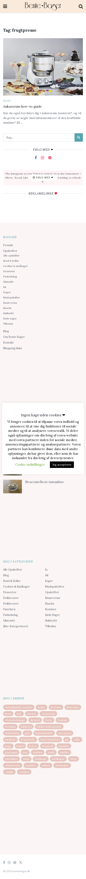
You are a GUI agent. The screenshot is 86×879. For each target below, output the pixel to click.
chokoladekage (15, 720)
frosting (10, 726)
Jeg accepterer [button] (61, 464)
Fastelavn (9, 609)
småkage (41, 758)
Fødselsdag (10, 276)
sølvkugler (62, 765)
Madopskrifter (11, 297)
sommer (31, 765)
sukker (46, 765)
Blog (7, 101)
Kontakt (8, 342)
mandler (64, 746)
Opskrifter (10, 251)
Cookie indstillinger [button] (30, 464)
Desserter (9, 271)
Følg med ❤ (44, 177)
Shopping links (12, 348)
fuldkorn (26, 726)
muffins (38, 752)
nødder (64, 752)
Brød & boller (11, 260)
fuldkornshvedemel (49, 726)
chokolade (48, 713)
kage (8, 746)
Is (46, 569)
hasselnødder (44, 733)
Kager (7, 292)
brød (8, 713)
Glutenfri (8, 281)
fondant (63, 720)
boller (41, 707)
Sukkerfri (8, 313)
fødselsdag (12, 733)
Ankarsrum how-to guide (22, 106)
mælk (51, 752)
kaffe (77, 739)
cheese (31, 713)
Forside (8, 245)
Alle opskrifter (11, 255)
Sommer (50, 609)
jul (66, 739)
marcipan (11, 752)
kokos (33, 746)
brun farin (73, 707)
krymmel (47, 746)
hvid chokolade (50, 739)
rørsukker (11, 758)
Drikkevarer (11, 598)
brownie (56, 707)
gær (27, 733)
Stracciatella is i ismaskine (44, 482)
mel (25, 752)
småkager (58, 758)
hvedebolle (28, 739)
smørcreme (12, 765)
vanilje (9, 771)
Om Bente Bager (14, 337)
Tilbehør (8, 323)
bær (19, 713)
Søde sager (10, 318)
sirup (26, 758)
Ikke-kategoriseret (15, 626)
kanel (20, 746)
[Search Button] (79, 137)
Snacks (7, 308)
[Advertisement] (43, 384)
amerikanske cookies (18, 707)
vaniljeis (24, 771)
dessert (35, 720)
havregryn (64, 733)
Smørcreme (10, 302)
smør (73, 758)
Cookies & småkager (15, 266)
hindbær (10, 739)
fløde (48, 720)
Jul (4, 287)
